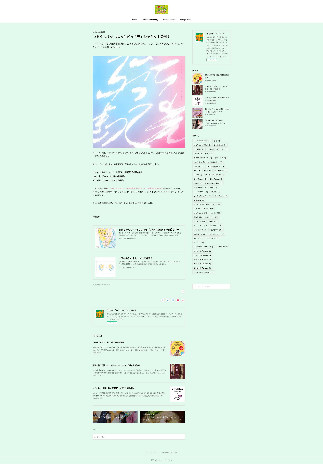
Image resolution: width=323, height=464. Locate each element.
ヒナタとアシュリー (202, 196)
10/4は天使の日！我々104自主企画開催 (108, 342)
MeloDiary (199, 200)
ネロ (225, 149)
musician (223, 247)
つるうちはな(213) (105, 284)
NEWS (208, 208)
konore (209, 153)
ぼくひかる (216, 225)
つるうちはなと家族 (202, 145)
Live (197, 208)
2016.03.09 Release (202, 268)
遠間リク (214, 149)
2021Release (221, 170)
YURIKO (215, 192)
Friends (198, 174)
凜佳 (217, 141)
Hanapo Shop (185, 20)
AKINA (213, 187)
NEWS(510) (96, 284)
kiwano (198, 153)
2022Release (200, 149)
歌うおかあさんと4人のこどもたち (207, 204)
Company (198, 166)
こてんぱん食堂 (212, 238)
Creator (198, 183)
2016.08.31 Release (202, 264)
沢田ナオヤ (220, 158)
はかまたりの (211, 217)
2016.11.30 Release (202, 251)
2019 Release (216, 179)
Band (197, 170)
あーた (215, 213)
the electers (199, 162)
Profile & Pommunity (150, 20)
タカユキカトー (215, 162)
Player (207, 170)
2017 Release (221, 196)
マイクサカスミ (217, 234)
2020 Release (200, 179)
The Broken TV (201, 192)
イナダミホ (199, 221)
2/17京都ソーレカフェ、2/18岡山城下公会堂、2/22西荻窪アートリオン (135, 188)
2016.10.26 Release (202, 255)
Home (134, 20)
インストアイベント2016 (204, 272)
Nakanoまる (200, 234)
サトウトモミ (200, 225)
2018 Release (200, 187)
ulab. (197, 238)
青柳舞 (213, 221)
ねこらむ (199, 242)
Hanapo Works (169, 20)
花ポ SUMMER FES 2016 (204, 247)
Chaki (198, 217)
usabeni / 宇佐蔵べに (203, 158)
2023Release (220, 145)
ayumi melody (200, 230)
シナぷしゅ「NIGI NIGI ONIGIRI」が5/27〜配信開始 (113, 388)
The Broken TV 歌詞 (202, 141)
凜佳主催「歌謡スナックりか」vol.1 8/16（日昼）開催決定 (116, 365)
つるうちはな (201, 213)
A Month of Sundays (213, 183)
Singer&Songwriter (215, 166)
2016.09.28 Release (202, 259)
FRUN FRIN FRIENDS (214, 174)
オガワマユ (216, 230)
